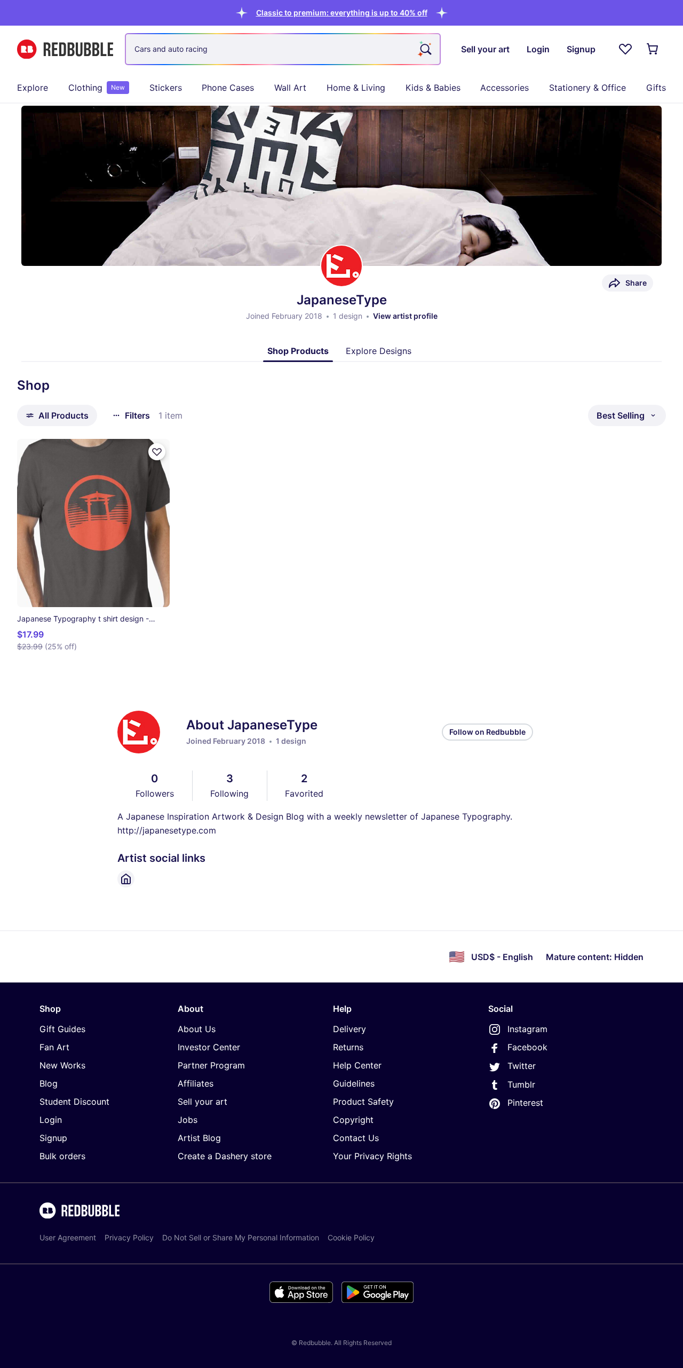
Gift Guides (62, 1029)
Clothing (96, 87)
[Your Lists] (625, 49)
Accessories (504, 87)
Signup (53, 1138)
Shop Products (298, 350)
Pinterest (525, 1102)
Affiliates (195, 1083)
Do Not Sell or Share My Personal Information (240, 1237)
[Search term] (424, 49)
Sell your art (202, 1101)
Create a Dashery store (225, 1156)
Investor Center (209, 1047)
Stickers (165, 87)
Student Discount (74, 1101)
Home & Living (356, 87)
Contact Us (356, 1138)
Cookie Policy (351, 1237)
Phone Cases (228, 87)
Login (50, 1119)
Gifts (656, 87)
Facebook (527, 1047)
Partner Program (211, 1065)
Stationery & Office (587, 87)
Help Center (357, 1065)
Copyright (353, 1119)
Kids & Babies (433, 87)
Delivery (349, 1029)
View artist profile (405, 315)
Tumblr (521, 1084)
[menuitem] (32, 88)
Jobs (187, 1119)
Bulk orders (62, 1156)
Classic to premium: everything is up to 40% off (341, 12)
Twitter (521, 1065)
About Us (197, 1029)
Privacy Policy (129, 1237)
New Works (62, 1065)
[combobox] (283, 49)
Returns (348, 1047)
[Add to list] (156, 451)
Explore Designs (378, 350)
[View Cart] (653, 49)
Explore (32, 87)
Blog (48, 1083)
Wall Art (290, 87)
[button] (341, 12)
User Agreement (67, 1237)
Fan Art (54, 1047)
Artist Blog (199, 1138)
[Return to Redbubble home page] (65, 49)
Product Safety (363, 1101)
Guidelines (354, 1083)
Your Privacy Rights (372, 1156)
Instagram (527, 1029)
